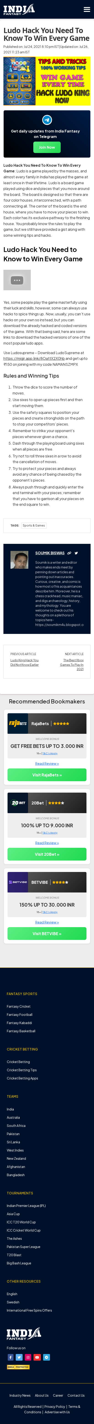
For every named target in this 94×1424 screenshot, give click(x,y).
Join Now (47, 147)
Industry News (20, 1395)
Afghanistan (16, 1167)
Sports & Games (34, 525)
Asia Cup (13, 1214)
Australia (13, 1117)
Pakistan (13, 1134)
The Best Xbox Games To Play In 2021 (72, 664)
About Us (42, 1395)
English (12, 1294)
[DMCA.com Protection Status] (18, 1366)
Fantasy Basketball (21, 1031)
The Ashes (14, 1238)
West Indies (15, 1150)
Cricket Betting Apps (22, 1078)
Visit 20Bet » (47, 854)
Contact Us (76, 1395)
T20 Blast (14, 1255)
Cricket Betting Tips (22, 1070)
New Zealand (16, 1158)
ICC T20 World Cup (21, 1222)
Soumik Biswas (50, 552)
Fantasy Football (19, 1014)
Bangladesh (16, 1175)
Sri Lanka (13, 1142)
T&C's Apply (49, 753)
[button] (10, 1357)
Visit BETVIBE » (47, 933)
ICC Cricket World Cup (24, 1230)
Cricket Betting (18, 1062)
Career (58, 1395)
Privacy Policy (55, 1406)
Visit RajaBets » (47, 774)
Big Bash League (19, 1263)
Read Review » (47, 763)
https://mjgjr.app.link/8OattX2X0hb (34, 358)
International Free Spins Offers (29, 1310)
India (10, 1109)
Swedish (13, 1302)
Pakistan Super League (23, 1247)
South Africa (16, 1125)
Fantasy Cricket (19, 1006)
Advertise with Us (57, 1412)
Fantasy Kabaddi (19, 1023)
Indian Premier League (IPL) (26, 1206)
